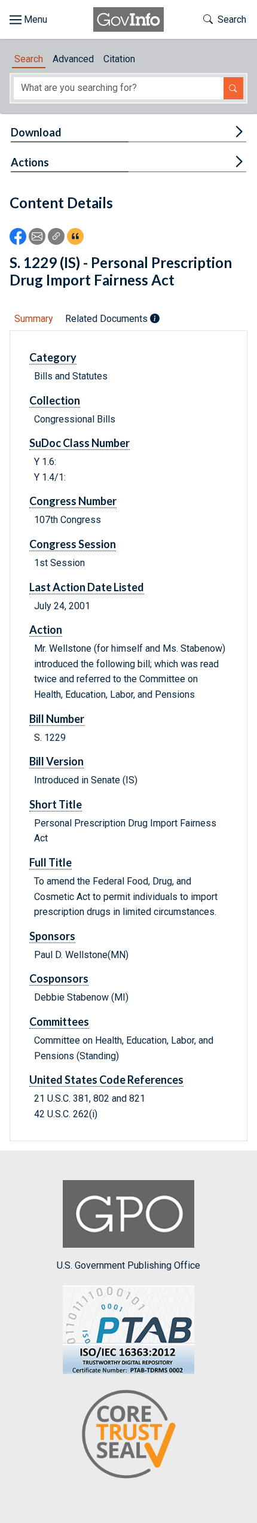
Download (36, 132)
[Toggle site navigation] (28, 20)
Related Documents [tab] (107, 318)
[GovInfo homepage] (128, 19)
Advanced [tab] (73, 59)
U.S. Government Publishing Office (128, 1265)
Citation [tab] (119, 59)
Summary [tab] (33, 318)
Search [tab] (28, 59)
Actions (30, 162)
